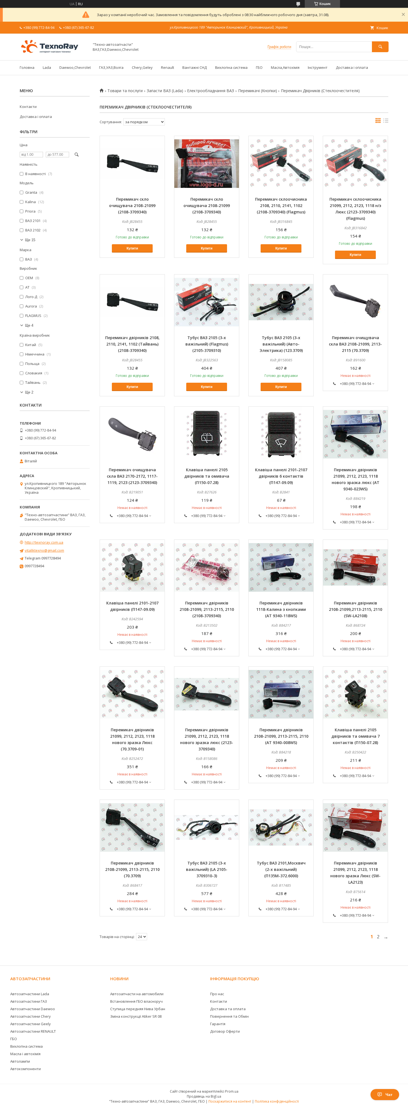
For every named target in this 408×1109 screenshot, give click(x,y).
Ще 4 (29, 325)
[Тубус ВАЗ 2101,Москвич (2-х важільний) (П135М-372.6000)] (281, 827)
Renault (167, 67)
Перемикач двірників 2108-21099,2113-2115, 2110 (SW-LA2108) (355, 609)
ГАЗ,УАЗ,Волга (111, 67)
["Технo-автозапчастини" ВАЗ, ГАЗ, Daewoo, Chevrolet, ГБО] (53, 53)
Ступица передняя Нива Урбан (137, 1008)
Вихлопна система (231, 67)
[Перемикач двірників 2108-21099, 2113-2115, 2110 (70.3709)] (132, 827)
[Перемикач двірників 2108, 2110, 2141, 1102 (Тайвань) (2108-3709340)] (132, 302)
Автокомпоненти (25, 1068)
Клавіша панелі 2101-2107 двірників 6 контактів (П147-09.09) (281, 476)
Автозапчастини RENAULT (33, 1031)
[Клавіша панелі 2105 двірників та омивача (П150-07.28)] (206, 434)
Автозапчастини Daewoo (32, 1008)
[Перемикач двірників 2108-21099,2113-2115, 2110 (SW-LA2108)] (355, 567)
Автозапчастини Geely (30, 1023)
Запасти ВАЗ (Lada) (165, 91)
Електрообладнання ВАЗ (210, 91)
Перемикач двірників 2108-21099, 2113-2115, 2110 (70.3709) (132, 869)
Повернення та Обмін (229, 1016)
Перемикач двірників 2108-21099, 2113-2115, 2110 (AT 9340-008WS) (281, 736)
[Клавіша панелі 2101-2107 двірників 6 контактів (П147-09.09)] (281, 434)
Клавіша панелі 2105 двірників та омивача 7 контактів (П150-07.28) (355, 736)
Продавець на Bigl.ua (204, 1096)
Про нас (217, 993)
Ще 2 (29, 392)
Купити (132, 248)
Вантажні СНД (194, 67)
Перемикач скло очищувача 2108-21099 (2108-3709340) (132, 205)
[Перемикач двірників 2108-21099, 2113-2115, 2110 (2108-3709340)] (206, 567)
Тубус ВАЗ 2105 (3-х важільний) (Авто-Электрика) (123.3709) (281, 344)
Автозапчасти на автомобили (136, 993)
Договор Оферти (225, 1031)
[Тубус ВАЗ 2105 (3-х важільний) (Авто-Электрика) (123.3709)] (281, 302)
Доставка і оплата (352, 67)
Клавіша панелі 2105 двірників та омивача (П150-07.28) (206, 476)
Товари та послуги (125, 91)
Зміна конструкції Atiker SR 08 (136, 1016)
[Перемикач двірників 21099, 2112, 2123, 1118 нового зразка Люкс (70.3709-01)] (132, 694)
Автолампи (20, 1061)
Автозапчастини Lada (29, 993)
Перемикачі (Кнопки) (257, 91)
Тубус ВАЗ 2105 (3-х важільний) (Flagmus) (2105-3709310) (206, 344)
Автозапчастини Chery (30, 1016)
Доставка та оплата (228, 1008)
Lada (47, 67)
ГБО (259, 67)
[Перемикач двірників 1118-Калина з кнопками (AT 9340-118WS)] (281, 567)
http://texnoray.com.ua (44, 542)
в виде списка (385, 122)
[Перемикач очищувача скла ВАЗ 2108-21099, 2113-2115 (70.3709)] (355, 302)
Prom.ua (231, 1091)
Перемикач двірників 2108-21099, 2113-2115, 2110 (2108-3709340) (207, 609)
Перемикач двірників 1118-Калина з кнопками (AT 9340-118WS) (281, 609)
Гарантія (217, 1023)
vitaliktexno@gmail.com (44, 550)
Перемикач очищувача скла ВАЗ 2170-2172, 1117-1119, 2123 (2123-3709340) (132, 476)
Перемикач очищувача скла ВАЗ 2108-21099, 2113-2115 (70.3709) (355, 344)
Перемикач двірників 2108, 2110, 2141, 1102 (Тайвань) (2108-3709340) (132, 344)
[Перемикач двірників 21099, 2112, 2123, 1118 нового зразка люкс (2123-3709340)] (206, 694)
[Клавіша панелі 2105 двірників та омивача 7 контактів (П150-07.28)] (355, 694)
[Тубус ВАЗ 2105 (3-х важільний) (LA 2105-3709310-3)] (206, 827)
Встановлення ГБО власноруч (136, 1001)
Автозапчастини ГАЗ (28, 1001)
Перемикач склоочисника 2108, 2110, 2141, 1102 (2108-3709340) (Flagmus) (281, 205)
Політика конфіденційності (277, 1101)
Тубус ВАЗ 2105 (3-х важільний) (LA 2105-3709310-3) (206, 869)
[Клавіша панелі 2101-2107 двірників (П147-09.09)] (132, 567)
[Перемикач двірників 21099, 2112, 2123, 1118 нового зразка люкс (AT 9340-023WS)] (355, 434)
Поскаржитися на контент (229, 1101)
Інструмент (318, 67)
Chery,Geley (142, 67)
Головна (27, 67)
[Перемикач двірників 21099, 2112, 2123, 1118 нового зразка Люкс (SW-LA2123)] (355, 827)
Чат (389, 1094)
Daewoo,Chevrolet (75, 67)
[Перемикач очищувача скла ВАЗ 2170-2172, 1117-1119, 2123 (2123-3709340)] (132, 434)
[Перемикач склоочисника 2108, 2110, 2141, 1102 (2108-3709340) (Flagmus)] (281, 163)
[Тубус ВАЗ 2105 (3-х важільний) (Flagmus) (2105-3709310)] (206, 302)
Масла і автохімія (25, 1053)
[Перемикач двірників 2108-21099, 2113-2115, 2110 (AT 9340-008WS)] (281, 694)
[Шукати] (380, 46)
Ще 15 (30, 240)
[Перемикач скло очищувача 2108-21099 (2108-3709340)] (132, 163)
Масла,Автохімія (285, 67)
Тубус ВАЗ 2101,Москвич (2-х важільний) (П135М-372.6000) (281, 869)
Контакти (28, 106)
